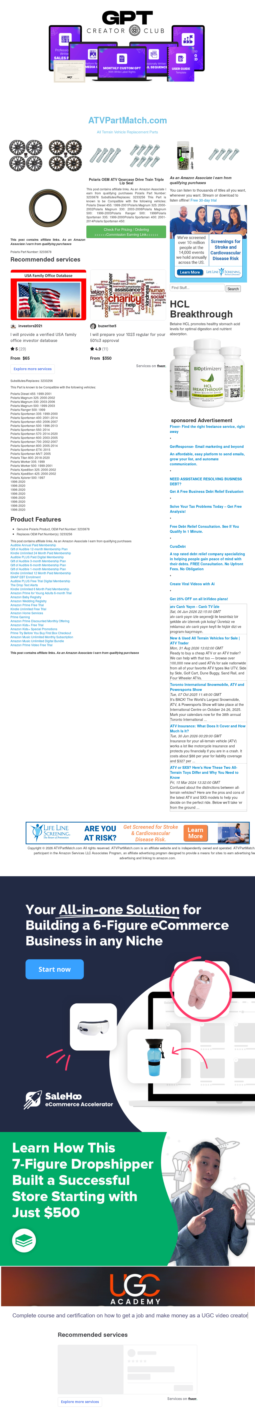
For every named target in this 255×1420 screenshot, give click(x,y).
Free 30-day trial (204, 200)
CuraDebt (178, 546)
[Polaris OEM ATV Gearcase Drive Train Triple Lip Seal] (48, 205)
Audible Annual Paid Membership (33, 545)
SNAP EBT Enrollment (25, 577)
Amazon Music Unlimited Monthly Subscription (41, 637)
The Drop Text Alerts (24, 585)
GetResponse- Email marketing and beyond (207, 446)
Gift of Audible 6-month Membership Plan (38, 565)
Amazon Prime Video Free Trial (31, 645)
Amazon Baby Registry (25, 597)
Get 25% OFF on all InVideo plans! (199, 598)
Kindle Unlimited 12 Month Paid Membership (40, 573)
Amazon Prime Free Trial (27, 605)
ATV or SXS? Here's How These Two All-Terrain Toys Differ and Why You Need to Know (204, 772)
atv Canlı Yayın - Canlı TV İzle (194, 606)
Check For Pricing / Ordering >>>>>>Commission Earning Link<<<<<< (126, 232)
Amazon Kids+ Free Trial (27, 625)
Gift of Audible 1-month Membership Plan (38, 569)
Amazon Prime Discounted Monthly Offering (39, 621)
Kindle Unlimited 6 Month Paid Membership (39, 589)
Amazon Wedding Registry (28, 601)
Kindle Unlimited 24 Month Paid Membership (40, 553)
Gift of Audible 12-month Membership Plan (39, 549)
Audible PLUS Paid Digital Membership (37, 557)
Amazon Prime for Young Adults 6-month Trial (41, 593)
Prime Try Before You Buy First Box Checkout (40, 633)
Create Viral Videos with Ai (192, 583)
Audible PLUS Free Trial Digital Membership (40, 581)
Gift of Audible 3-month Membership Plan (38, 561)
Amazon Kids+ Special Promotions (33, 629)
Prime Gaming (20, 617)
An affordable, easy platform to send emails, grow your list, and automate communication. (207, 458)
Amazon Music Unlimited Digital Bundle (37, 641)
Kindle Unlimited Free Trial (28, 609)
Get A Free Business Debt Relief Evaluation (207, 491)
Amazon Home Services (26, 613)
